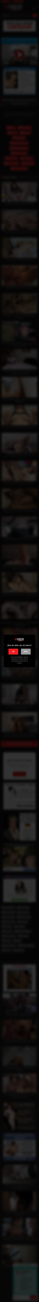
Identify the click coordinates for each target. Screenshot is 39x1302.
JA (13, 651)
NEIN (26, 651)
